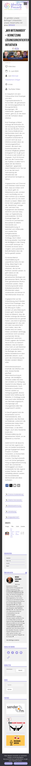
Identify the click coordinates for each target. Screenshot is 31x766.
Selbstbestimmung (14, 506)
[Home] (13, 6)
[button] (7, 485)
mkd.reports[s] (18, 621)
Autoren (8, 558)
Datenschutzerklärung (20, 763)
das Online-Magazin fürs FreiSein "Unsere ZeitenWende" (15, 624)
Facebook (12, 652)
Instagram (21, 652)
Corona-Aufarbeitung (15, 494)
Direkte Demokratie (15, 500)
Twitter (16, 652)
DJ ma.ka (9, 636)
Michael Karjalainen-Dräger (18, 579)
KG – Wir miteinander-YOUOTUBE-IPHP (12, 533)
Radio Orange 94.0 (13, 603)
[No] (29, 760)
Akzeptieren (8, 763)
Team (7, 566)
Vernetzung (12, 511)
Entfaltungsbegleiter (12, 591)
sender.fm (8, 657)
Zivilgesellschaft (13, 517)
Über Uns (8, 560)
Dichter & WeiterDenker (15, 593)
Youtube (8, 652)
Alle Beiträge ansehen (12, 640)
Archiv (7, 563)
